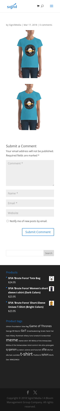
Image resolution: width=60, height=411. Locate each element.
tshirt (45, 354)
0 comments (46, 24)
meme (12, 340)
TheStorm (37, 355)
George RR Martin (13, 331)
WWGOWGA (14, 360)
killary (26, 336)
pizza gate (50, 345)
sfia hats (9, 355)
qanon (12, 349)
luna (31, 336)
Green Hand (45, 331)
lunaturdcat (46, 336)
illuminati (19, 336)
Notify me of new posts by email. (28, 221)
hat (52, 331)
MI (30, 341)
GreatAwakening (33, 331)
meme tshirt (23, 341)
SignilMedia (15, 24)
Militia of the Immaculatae (16, 345)
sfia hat (50, 350)
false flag (25, 326)
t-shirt (26, 354)
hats (7, 336)
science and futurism (33, 350)
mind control (32, 345)
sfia (44, 349)
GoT (23, 330)
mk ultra (41, 345)
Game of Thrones (40, 326)
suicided (16, 355)
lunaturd (37, 336)
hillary (12, 336)
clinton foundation (13, 326)
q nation (20, 350)
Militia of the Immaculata (41, 341)
